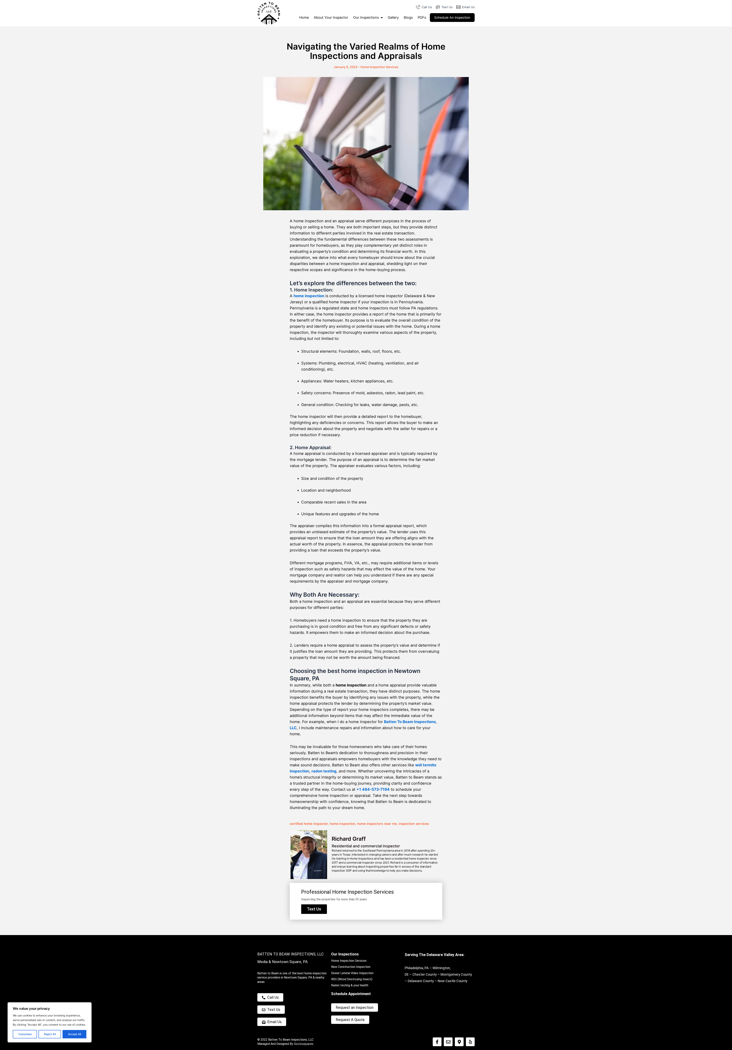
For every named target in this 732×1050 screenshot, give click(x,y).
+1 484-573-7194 (373, 789)
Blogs (408, 17)
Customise (25, 1034)
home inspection (309, 296)
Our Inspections (366, 17)
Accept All (74, 1034)
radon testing (323, 771)
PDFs (422, 17)
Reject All (50, 1034)
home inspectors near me (377, 824)
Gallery (393, 17)
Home (304, 17)
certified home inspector (309, 824)
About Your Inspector (331, 17)
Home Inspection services (379, 67)
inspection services (414, 824)
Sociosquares (303, 1044)
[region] (50, 1022)
